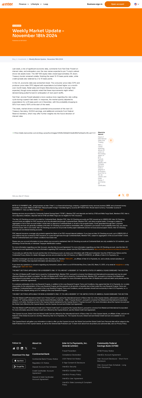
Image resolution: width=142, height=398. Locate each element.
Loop (46, 4)
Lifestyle (35, 4)
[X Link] (26, 348)
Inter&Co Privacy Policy (71, 374)
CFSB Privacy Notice (105, 351)
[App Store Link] (19, 361)
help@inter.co (120, 264)
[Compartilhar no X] (123, 195)
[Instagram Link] (18, 348)
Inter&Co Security (69, 367)
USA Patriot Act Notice (71, 359)
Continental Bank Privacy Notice (45, 359)
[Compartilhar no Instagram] (127, 195)
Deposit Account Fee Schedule (44, 367)
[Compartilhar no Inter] (119, 195)
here (41, 210)
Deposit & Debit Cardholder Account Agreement (43, 378)
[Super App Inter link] (13, 348)
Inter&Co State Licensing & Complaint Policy (77, 383)
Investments (22, 59)
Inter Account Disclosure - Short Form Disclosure (112, 360)
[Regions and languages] (136, 4)
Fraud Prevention (69, 351)
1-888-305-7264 (26, 267)
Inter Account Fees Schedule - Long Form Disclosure (111, 366)
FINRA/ (67, 259)
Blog (13, 59)
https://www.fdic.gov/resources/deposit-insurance (111, 249)
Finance (22, 4)
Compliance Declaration (71, 355)
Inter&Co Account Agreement (109, 355)
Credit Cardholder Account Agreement (43, 372)
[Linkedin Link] (22, 348)
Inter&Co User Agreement (72, 378)
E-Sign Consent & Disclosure (73, 363)
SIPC (71, 259)
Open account (117, 4)
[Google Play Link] (19, 366)
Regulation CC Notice (40, 363)
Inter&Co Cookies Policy (71, 371)
